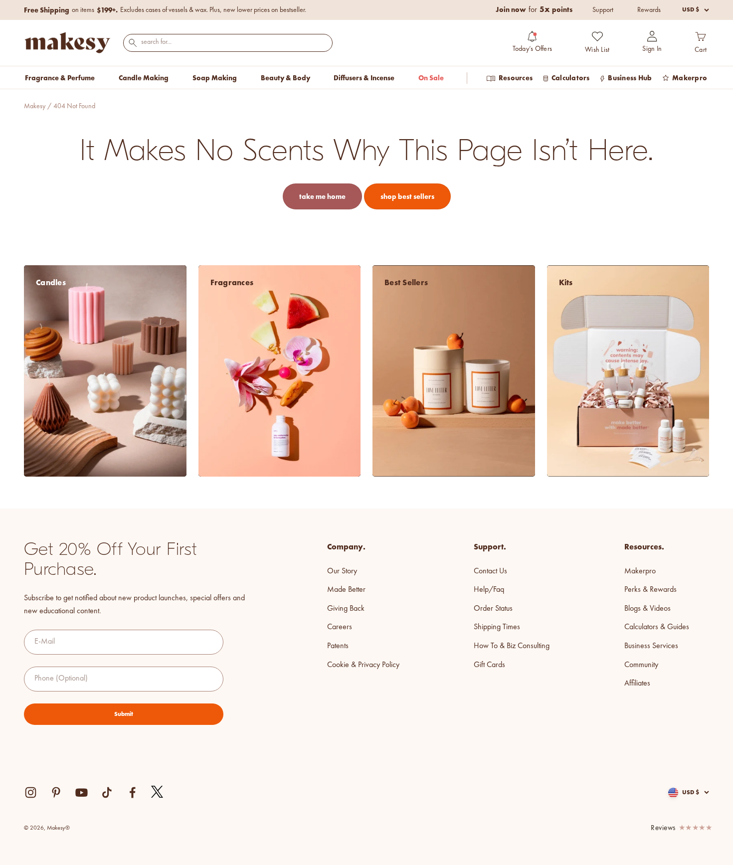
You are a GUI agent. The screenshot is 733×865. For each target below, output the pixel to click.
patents (338, 646)
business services (651, 646)
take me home (322, 196)
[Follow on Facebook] (132, 792)
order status (493, 609)
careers (339, 627)
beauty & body (285, 77)
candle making (144, 77)
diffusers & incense (364, 77)
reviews (663, 828)
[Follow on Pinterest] (56, 792)
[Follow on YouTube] (81, 792)
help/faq (489, 590)
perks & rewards (650, 590)
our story (342, 571)
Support (602, 9)
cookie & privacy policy (363, 665)
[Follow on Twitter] (157, 792)
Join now (511, 9)
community (641, 665)
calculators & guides (656, 627)
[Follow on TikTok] (107, 792)
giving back (346, 609)
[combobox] (228, 42)
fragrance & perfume (60, 77)
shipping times (497, 627)
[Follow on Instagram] (30, 792)
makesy (34, 106)
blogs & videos (647, 609)
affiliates (637, 684)
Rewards (649, 9)
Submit (123, 714)
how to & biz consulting (512, 646)
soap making (214, 77)
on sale (431, 77)
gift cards (489, 665)
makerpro (640, 571)
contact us (490, 571)
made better (346, 590)
